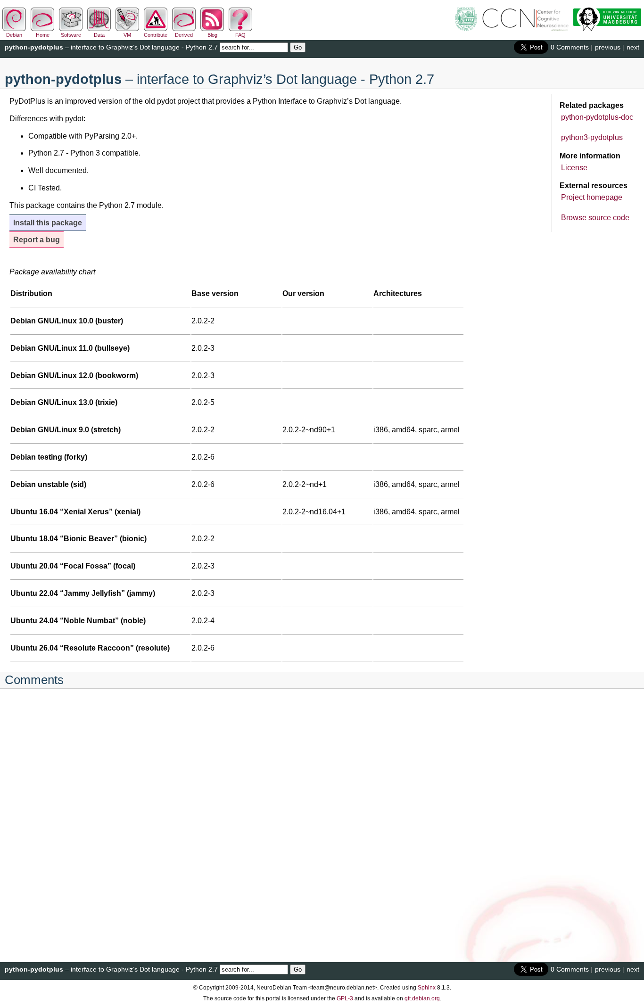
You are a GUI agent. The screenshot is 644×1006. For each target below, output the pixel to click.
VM (127, 35)
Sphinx (427, 987)
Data (99, 35)
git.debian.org (422, 998)
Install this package (47, 223)
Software (71, 35)
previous (607, 47)
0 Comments (570, 47)
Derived (184, 35)
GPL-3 (345, 998)
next (633, 47)
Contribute (155, 35)
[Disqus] (322, 820)
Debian (14, 35)
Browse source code (595, 218)
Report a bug (36, 240)
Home (43, 35)
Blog (212, 35)
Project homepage (591, 197)
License (574, 168)
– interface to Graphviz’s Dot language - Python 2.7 (111, 47)
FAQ (240, 35)
